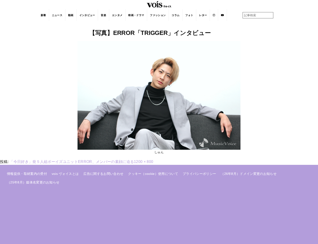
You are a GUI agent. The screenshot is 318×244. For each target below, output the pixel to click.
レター (203, 15)
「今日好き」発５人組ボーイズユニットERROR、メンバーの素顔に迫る (72, 162)
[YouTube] (222, 15)
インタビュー (87, 15)
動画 (71, 15)
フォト (189, 15)
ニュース (57, 15)
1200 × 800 (143, 162)
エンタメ (117, 15)
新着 (43, 15)
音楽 (103, 15)
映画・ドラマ (136, 15)
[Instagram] (214, 15)
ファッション (158, 15)
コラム (175, 15)
